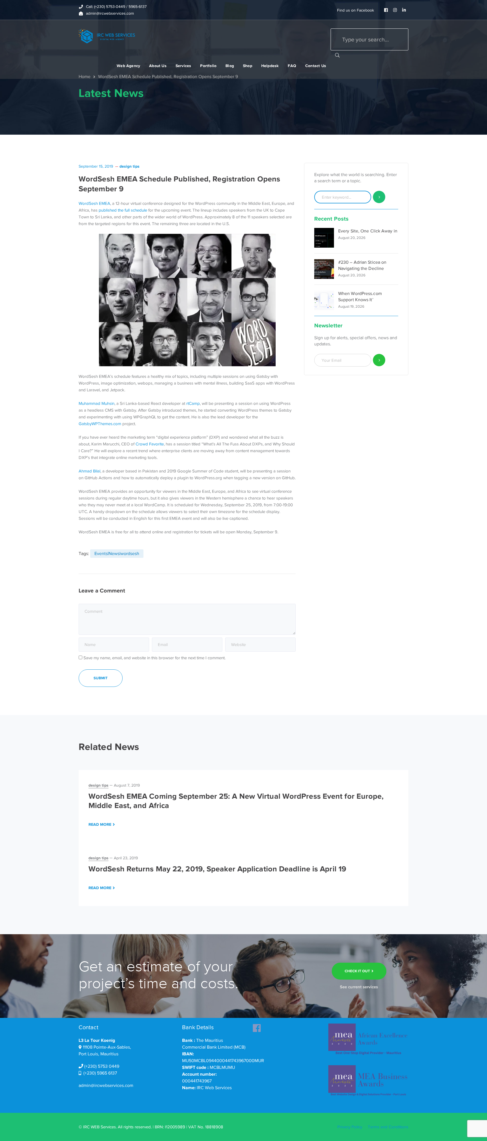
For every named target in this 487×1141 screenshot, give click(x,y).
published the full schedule (123, 210)
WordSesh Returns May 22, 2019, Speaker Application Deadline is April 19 (217, 869)
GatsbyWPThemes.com (100, 423)
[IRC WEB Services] (107, 36)
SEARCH (337, 54)
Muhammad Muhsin (96, 403)
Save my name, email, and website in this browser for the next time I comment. (154, 658)
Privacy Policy (349, 1127)
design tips (129, 166)
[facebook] (257, 1026)
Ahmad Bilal (89, 471)
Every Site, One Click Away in (367, 231)
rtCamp (193, 403)
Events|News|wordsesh (116, 553)
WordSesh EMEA (94, 203)
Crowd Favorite (150, 444)
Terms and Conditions (388, 1127)
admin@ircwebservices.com (106, 1085)
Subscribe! (379, 360)
